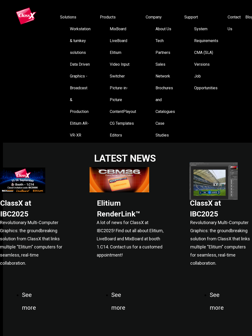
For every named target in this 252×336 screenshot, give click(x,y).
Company (154, 17)
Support (191, 17)
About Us (163, 29)
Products (108, 17)
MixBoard (118, 29)
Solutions (68, 17)
